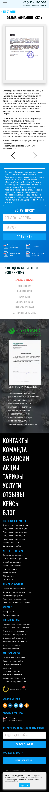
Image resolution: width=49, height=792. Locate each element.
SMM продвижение (13, 584)
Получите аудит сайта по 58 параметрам (23, 728)
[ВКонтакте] (10, 705)
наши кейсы (32, 194)
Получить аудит (24, 744)
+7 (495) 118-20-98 (34, 2)
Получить (24, 236)
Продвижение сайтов (15, 521)
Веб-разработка (11, 653)
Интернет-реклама (13, 551)
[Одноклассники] (26, 705)
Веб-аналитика (11, 620)
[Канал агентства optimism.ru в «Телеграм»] (16, 705)
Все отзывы (9, 11)
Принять (24, 785)
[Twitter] (21, 705)
